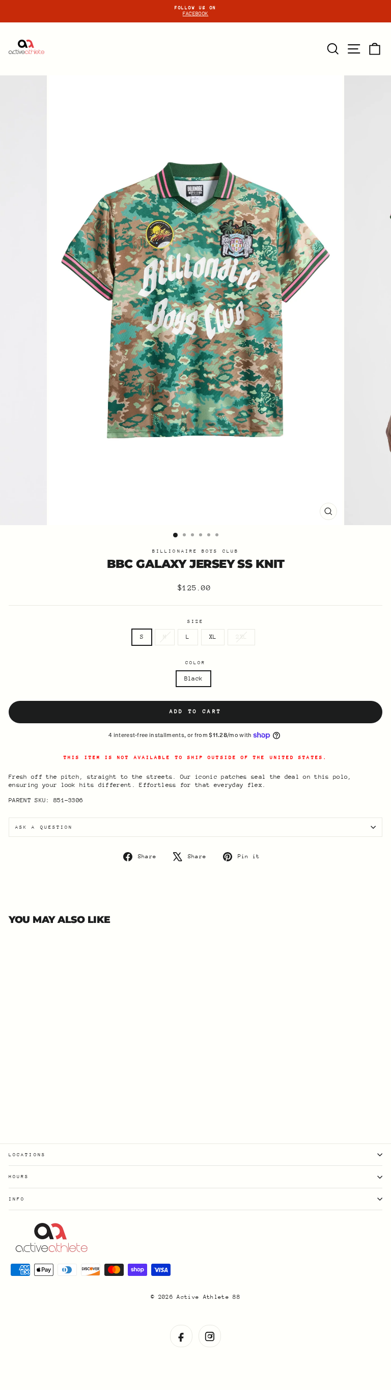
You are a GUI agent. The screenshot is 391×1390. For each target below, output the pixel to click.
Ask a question (44, 827)
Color (195, 662)
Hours (19, 1176)
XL (213, 636)
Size (195, 621)
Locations (27, 1154)
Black (193, 678)
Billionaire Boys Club (195, 551)
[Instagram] (210, 1336)
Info (17, 1199)
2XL (241, 636)
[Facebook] (181, 1336)
